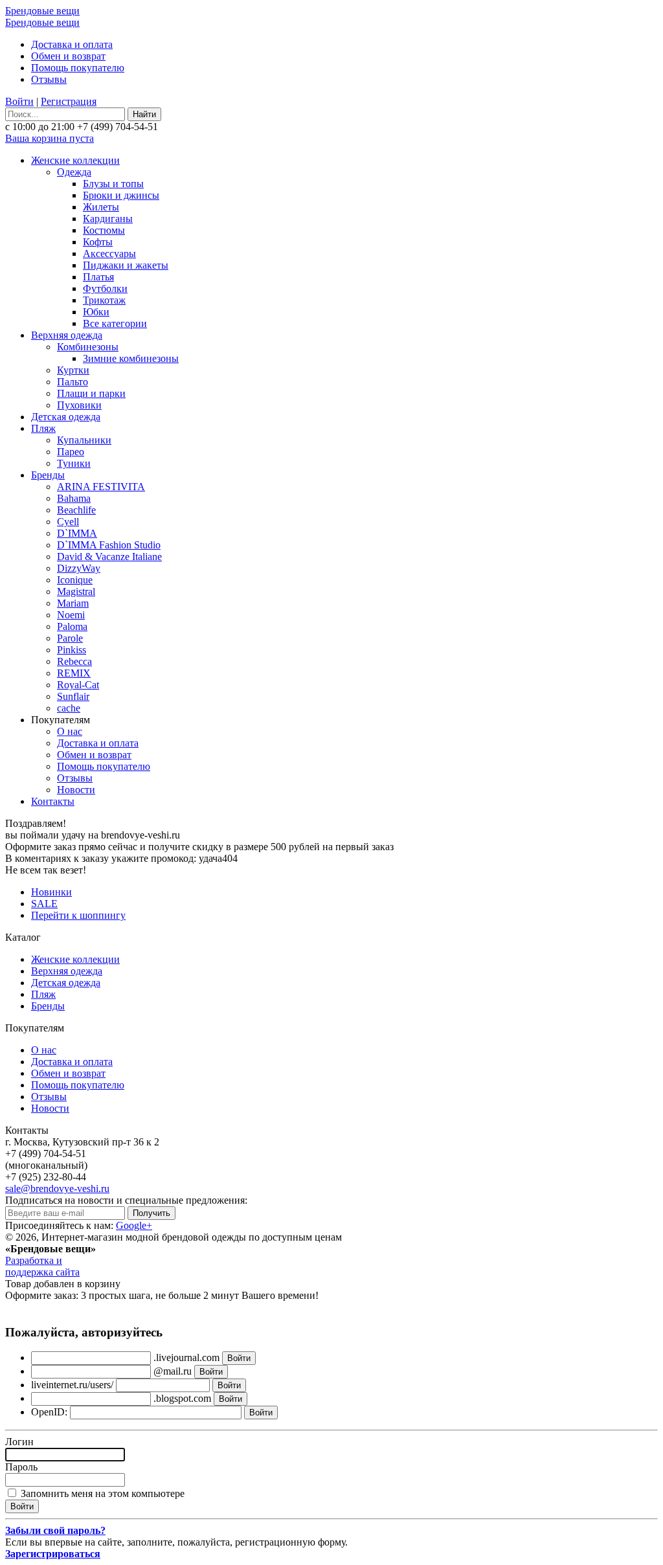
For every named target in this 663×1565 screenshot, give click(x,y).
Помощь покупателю (77, 67)
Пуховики (79, 405)
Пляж (43, 428)
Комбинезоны (87, 346)
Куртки (73, 370)
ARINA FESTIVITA (101, 486)
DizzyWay (78, 568)
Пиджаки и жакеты (125, 265)
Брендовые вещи (42, 10)
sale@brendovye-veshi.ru (57, 1188)
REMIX (74, 673)
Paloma (72, 626)
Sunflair (73, 696)
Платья (98, 276)
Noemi (71, 614)
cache (68, 708)
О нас (69, 731)
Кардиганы (108, 218)
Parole (70, 638)
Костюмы (104, 230)
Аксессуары (109, 253)
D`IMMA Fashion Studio (109, 544)
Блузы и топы (113, 183)
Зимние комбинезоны (131, 358)
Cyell (68, 521)
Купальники (84, 439)
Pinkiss (71, 649)
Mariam (73, 603)
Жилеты (101, 206)
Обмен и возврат (68, 56)
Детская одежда (65, 416)
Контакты (52, 801)
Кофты (98, 241)
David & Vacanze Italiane (109, 556)
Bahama (74, 498)
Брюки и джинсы (121, 195)
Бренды (48, 474)
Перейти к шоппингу (78, 915)
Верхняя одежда (66, 335)
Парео (70, 451)
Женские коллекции (75, 160)
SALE (44, 903)
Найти (144, 114)
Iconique (75, 579)
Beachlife (76, 509)
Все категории (115, 323)
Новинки (51, 891)
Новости (76, 789)
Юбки (96, 311)
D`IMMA (77, 533)
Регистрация (68, 101)
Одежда (74, 171)
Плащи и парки (91, 393)
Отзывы (49, 79)
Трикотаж (104, 300)
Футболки (105, 288)
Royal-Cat (78, 684)
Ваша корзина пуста (49, 138)
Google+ (134, 1225)
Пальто (72, 381)
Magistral (76, 591)
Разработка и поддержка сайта (42, 1266)
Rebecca (74, 661)
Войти (19, 101)
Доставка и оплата (72, 44)
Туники (74, 463)
